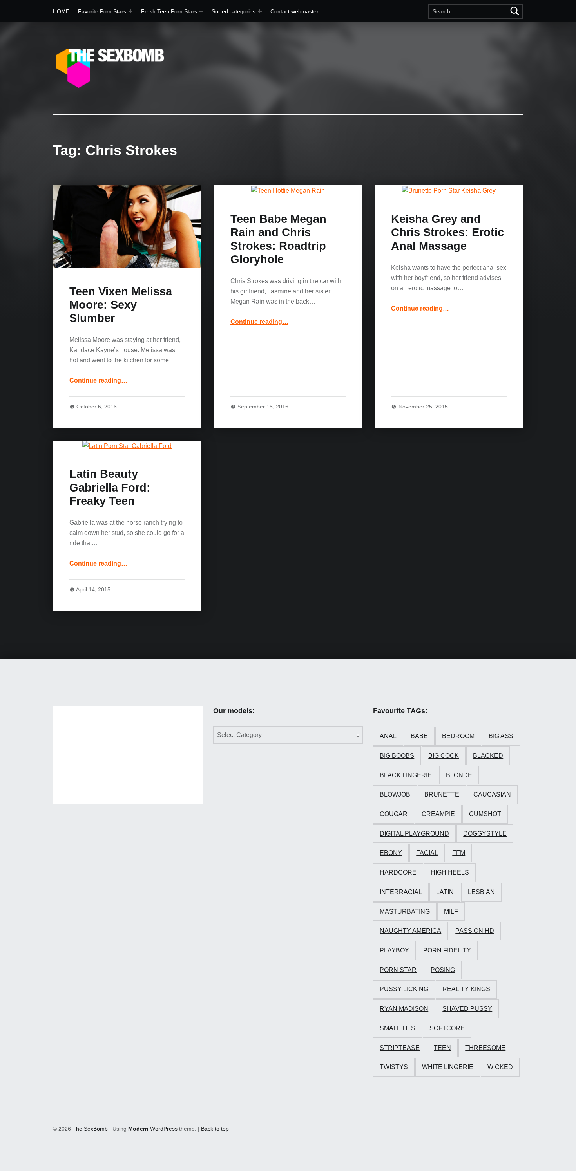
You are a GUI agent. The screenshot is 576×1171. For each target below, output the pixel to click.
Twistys (394, 1067)
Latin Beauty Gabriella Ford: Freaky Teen (109, 487)
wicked (500, 1067)
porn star (398, 970)
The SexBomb (90, 1129)
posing (443, 970)
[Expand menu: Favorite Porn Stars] (130, 11)
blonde (459, 775)
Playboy (394, 950)
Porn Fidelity (447, 950)
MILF (451, 911)
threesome (485, 1048)
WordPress (164, 1129)
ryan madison (404, 1008)
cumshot (485, 814)
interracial (401, 892)
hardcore (398, 872)
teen (442, 1048)
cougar (394, 814)
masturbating (405, 911)
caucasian (492, 794)
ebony (391, 852)
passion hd (474, 930)
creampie (438, 814)
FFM (458, 852)
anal (388, 736)
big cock (443, 755)
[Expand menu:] (201, 11)
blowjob (395, 794)
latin (445, 892)
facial (427, 852)
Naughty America (410, 930)
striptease (400, 1048)
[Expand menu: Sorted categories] (260, 11)
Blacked (488, 755)
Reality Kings (466, 989)
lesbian (481, 892)
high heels (450, 872)
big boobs (397, 755)
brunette (441, 794)
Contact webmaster (294, 11)
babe (419, 736)
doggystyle (485, 833)
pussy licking (404, 989)
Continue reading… (98, 380)
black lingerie (406, 775)
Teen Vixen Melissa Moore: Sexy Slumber (120, 305)
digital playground (414, 833)
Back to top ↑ (217, 1129)
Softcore (447, 1028)
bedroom (458, 736)
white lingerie (447, 1067)
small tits (397, 1028)
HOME (61, 11)
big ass (501, 736)
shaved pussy (467, 1008)
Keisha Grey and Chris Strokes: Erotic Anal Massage (447, 232)
